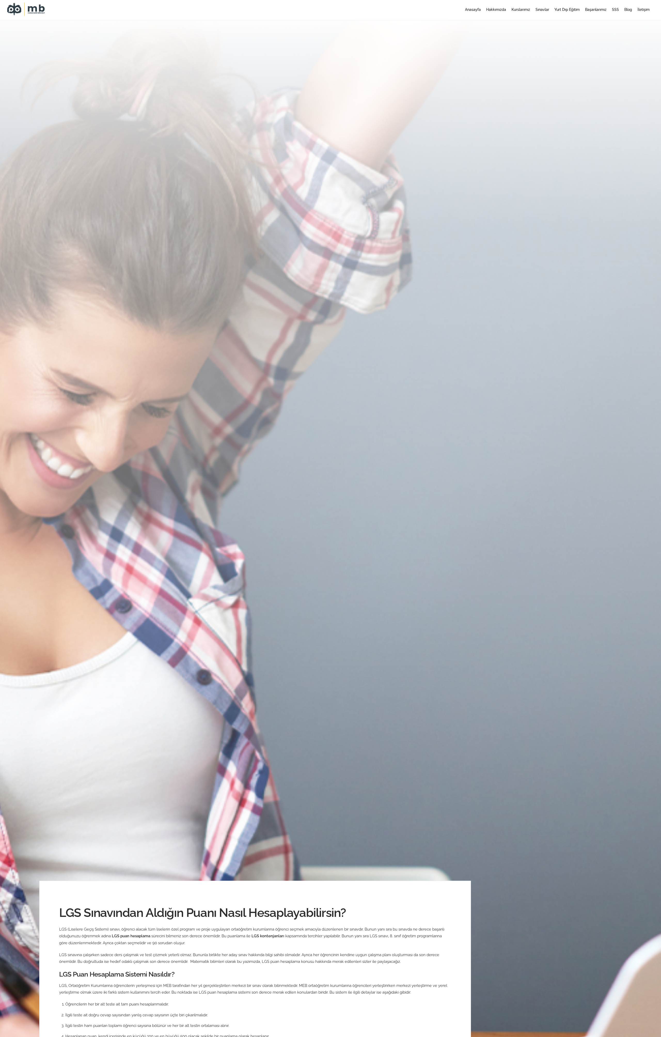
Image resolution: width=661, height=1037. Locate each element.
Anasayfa (473, 9)
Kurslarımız (521, 9)
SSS (615, 9)
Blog (628, 9)
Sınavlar (542, 9)
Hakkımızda (496, 9)
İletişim (644, 9)
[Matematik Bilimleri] (26, 13)
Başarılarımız (596, 9)
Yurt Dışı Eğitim (567, 9)
